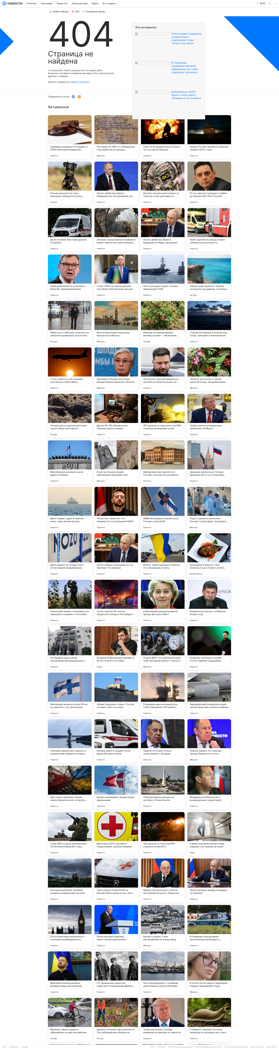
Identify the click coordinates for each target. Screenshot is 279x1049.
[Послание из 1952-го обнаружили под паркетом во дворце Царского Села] (116, 137)
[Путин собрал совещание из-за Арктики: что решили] (116, 555)
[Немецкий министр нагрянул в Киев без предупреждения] (70, 276)
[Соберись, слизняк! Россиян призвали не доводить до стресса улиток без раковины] (209, 1019)
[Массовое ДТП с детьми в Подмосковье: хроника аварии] (116, 834)
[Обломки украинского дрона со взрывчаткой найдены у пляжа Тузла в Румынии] (70, 741)
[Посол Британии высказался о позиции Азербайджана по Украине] (70, 927)
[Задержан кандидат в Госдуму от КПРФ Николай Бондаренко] (70, 137)
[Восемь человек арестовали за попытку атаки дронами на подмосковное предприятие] (163, 183)
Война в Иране (61, 11)
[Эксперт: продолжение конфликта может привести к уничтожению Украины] (116, 230)
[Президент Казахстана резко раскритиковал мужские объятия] (116, 369)
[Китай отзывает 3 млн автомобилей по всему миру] (163, 927)
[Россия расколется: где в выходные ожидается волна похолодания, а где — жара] (70, 183)
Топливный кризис (95, 11)
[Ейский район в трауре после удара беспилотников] (116, 741)
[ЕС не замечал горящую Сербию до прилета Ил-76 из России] (209, 183)
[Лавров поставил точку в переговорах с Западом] (163, 741)
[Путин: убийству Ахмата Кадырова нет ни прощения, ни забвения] (116, 183)
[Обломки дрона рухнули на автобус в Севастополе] (163, 787)
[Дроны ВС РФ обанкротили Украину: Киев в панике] (116, 415)
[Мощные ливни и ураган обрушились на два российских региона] (70, 1019)
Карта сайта (271, 1047)
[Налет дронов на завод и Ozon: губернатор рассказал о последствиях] (209, 230)
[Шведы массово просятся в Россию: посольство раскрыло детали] (163, 462)
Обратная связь (257, 1047)
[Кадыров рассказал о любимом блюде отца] (209, 601)
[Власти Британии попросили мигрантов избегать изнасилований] (116, 323)
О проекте (161, 1047)
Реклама (24, 1047)
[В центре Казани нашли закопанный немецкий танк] (116, 462)
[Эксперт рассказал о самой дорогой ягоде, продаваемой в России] (209, 369)
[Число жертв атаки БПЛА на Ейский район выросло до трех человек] (116, 880)
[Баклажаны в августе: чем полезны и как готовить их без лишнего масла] (209, 555)
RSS (152, 1047)
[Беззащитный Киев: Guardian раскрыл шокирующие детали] (70, 880)
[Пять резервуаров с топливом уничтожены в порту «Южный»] (163, 973)
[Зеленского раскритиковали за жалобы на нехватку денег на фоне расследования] (163, 369)
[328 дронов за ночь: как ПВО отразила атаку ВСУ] (163, 834)
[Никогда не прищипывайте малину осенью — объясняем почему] (163, 323)
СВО (77, 11)
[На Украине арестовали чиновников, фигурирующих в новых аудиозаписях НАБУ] (70, 648)
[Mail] (4, 3)
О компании (14, 1047)
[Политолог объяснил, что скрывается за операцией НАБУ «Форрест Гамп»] (116, 508)
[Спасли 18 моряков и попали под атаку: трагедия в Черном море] (209, 323)
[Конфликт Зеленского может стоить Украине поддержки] (209, 648)
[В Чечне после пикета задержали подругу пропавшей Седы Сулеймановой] (209, 973)
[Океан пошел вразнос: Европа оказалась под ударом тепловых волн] (209, 276)
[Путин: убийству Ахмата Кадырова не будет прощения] (163, 230)
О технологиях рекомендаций (180, 1047)
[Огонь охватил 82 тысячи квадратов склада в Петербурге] (116, 601)
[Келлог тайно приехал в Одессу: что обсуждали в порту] (163, 555)
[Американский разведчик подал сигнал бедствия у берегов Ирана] (209, 694)
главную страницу (79, 82)
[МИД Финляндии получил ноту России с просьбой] (163, 508)
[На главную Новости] (14, 3)
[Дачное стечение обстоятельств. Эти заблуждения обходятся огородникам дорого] (116, 1019)
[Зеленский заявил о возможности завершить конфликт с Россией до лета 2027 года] (70, 601)
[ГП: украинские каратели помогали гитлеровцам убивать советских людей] (116, 973)
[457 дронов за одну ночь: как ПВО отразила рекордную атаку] (163, 415)
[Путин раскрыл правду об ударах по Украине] (209, 880)
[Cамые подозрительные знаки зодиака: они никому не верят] (209, 834)
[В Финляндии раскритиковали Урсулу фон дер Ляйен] (163, 601)
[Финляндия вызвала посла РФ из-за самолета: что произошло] (70, 694)
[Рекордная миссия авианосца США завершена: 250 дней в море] (163, 694)
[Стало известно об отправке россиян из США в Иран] (70, 369)
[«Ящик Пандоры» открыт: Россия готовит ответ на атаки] (116, 694)
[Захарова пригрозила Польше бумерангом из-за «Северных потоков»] (209, 462)
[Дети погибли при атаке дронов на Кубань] (70, 230)
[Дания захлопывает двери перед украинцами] (116, 787)
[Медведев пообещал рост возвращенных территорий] (209, 787)
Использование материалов (236, 1047)
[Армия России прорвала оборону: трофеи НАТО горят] (209, 137)
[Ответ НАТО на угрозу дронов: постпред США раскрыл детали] (116, 276)
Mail (4, 1047)
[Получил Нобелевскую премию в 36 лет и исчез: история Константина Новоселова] (116, 648)
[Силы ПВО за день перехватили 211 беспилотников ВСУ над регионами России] (70, 834)
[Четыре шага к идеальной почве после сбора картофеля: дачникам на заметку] (70, 415)
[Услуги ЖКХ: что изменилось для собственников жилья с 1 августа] (163, 648)
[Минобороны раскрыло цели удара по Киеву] (70, 462)
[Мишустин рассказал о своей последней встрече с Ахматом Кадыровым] (163, 880)
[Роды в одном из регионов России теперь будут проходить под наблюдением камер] (209, 508)
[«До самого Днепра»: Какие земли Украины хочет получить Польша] (70, 787)
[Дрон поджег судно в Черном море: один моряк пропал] (70, 508)
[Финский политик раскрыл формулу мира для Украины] (70, 973)
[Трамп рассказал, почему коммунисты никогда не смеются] (163, 1019)
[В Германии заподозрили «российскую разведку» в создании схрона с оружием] (209, 927)
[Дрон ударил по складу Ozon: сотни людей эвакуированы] (70, 555)
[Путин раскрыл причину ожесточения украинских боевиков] (116, 927)
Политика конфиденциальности (208, 1047)
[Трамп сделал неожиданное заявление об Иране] (209, 415)
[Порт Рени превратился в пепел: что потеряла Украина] (163, 137)
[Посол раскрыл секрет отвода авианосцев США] (163, 276)
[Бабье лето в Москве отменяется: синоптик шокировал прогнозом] (70, 323)
